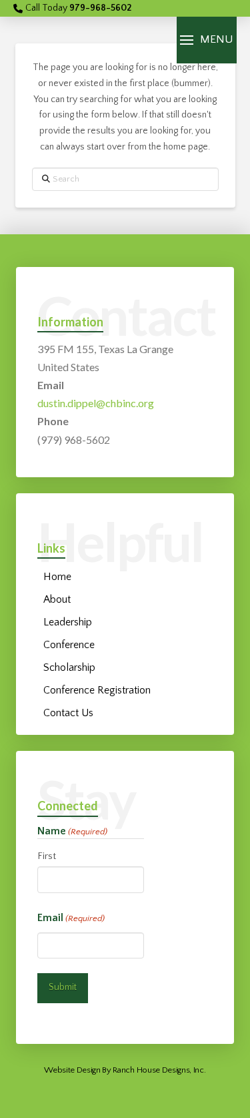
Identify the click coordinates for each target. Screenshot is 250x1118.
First (46, 856)
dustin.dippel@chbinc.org (95, 402)
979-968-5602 (100, 8)
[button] (207, 40)
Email (71, 918)
